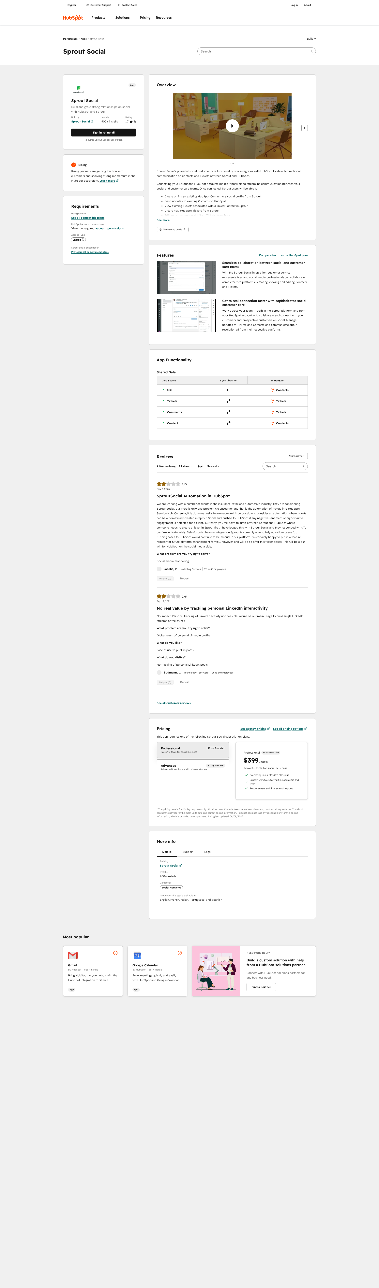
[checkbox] (193, 750)
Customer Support (100, 5)
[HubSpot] (73, 18)
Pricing (145, 18)
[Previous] (160, 128)
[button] (311, 38)
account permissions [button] (109, 228)
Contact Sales (129, 5)
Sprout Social (80, 121)
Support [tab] (188, 852)
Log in (294, 5)
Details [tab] (167, 852)
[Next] (304, 128)
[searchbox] (256, 51)
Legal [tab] (207, 852)
